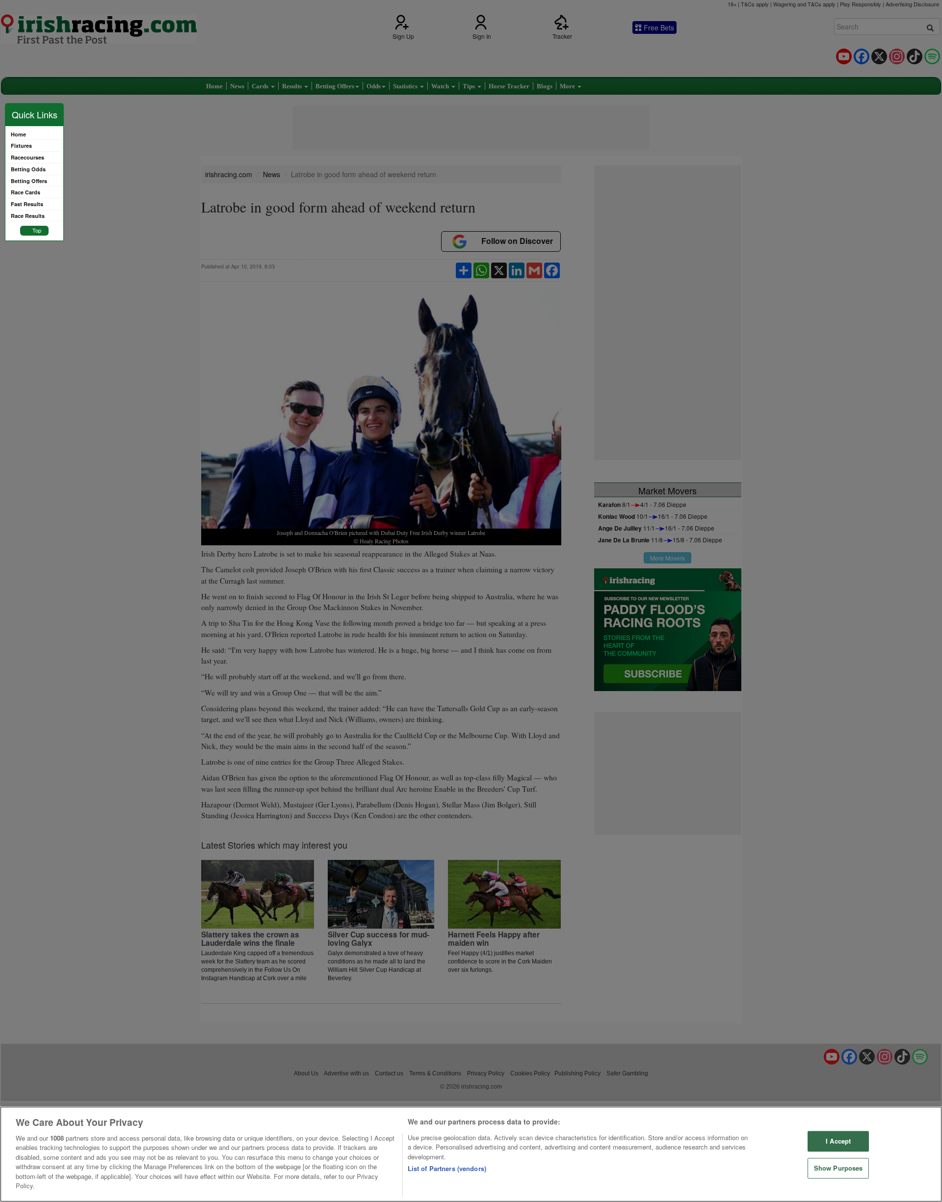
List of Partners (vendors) (447, 1168)
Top (36, 230)
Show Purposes (838, 1168)
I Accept (838, 1141)
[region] (471, 1154)
